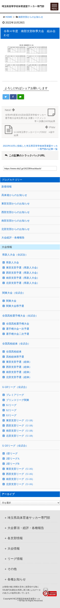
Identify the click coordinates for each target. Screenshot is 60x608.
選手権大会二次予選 (17, 334)
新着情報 (6, 186)
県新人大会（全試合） (15, 254)
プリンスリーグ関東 (17, 400)
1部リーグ (12, 453)
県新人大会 (12, 262)
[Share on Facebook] (13, 96)
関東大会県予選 (15, 306)
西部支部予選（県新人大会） (22, 272)
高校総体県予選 (15, 357)
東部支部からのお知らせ (15, 203)
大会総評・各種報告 (12, 237)
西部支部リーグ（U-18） (20, 425)
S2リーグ (11, 410)
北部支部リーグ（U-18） (20, 436)
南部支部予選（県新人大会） (22, 278)
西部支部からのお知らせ (15, 212)
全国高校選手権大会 (17, 323)
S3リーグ (11, 415)
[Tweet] (6, 96)
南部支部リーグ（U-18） (20, 430)
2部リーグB (12, 464)
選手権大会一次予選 (17, 329)
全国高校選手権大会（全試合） (20, 315)
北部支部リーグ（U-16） (20, 484)
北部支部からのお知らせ (15, 229)
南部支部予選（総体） (19, 372)
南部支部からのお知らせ (30, 17)
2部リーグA (13, 458)
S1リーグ (11, 405)
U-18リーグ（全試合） (15, 387)
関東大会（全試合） (13, 292)
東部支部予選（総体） (19, 362)
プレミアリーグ (15, 395)
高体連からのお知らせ (14, 195)
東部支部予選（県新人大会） (22, 267)
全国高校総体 (13, 351)
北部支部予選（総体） (19, 377)
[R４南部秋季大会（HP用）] (26, 58)
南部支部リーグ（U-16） (20, 479)
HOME (8, 17)
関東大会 (11, 301)
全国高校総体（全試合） (16, 343)
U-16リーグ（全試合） (15, 445)
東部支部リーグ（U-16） (20, 469)
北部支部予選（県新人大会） (22, 283)
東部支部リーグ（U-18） (20, 420)
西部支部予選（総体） (19, 367)
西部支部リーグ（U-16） (20, 474)
